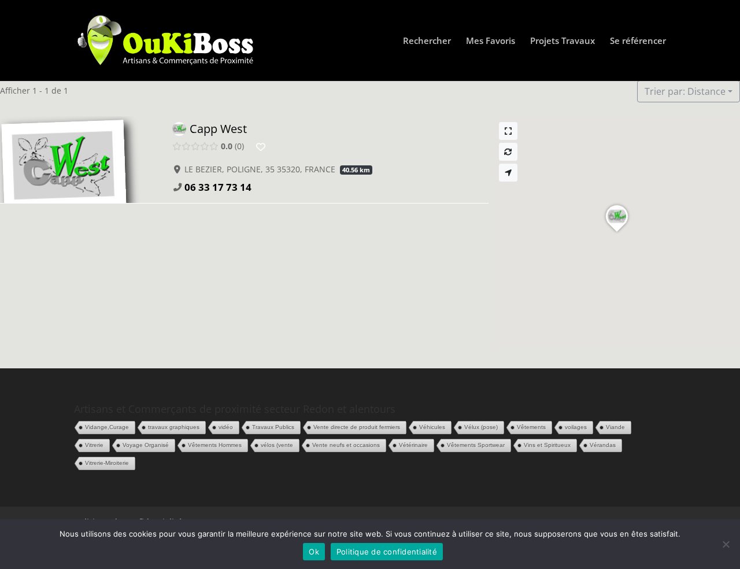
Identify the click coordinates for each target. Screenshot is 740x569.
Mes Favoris (490, 41)
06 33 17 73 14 (217, 187)
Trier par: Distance (685, 91)
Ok (314, 551)
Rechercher (427, 41)
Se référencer (638, 41)
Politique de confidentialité (386, 551)
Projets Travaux (562, 41)
